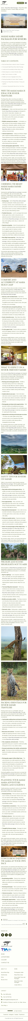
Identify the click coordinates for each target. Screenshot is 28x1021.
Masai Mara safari (13, 53)
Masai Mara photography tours (15, 737)
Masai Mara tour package (15, 192)
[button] (25, 3)
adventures (5, 957)
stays (2, 954)
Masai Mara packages (14, 218)
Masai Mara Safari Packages (11, 7)
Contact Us (5, 963)
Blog (4, 30)
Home (2, 7)
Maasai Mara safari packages (16, 153)
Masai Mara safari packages (16, 47)
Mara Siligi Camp (18, 54)
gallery (4, 960)
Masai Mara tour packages (12, 111)
